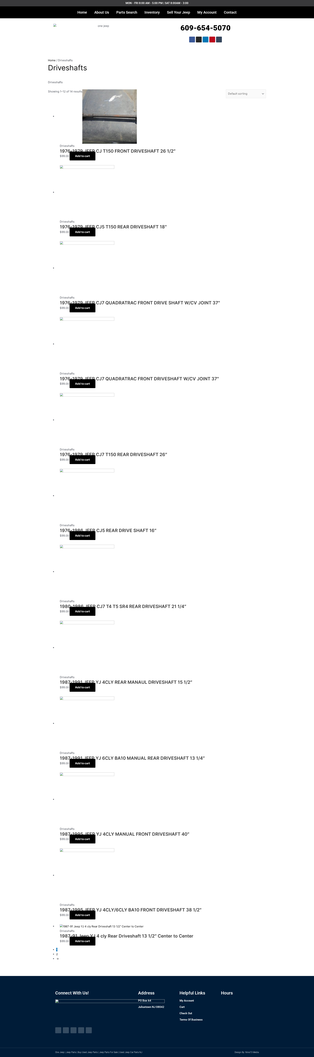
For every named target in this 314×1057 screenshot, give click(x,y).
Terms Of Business (191, 1019)
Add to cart (82, 156)
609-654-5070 (205, 28)
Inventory (152, 12)
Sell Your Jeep (178, 12)
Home (82, 12)
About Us (101, 12)
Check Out (186, 1013)
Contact (230, 12)
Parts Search (126, 12)
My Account (207, 12)
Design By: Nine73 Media (247, 1052)
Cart (182, 1007)
